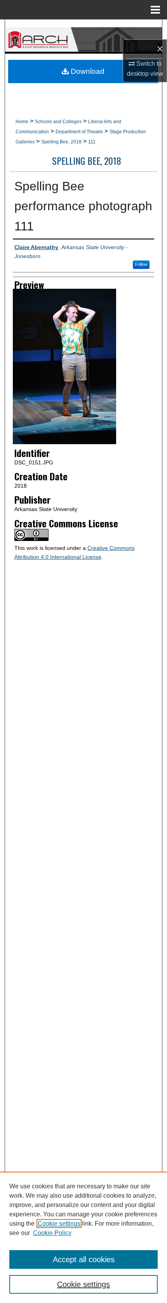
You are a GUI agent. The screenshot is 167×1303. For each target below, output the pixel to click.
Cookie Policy (52, 1233)
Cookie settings (59, 1223)
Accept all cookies (84, 1259)
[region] (83, 1237)
